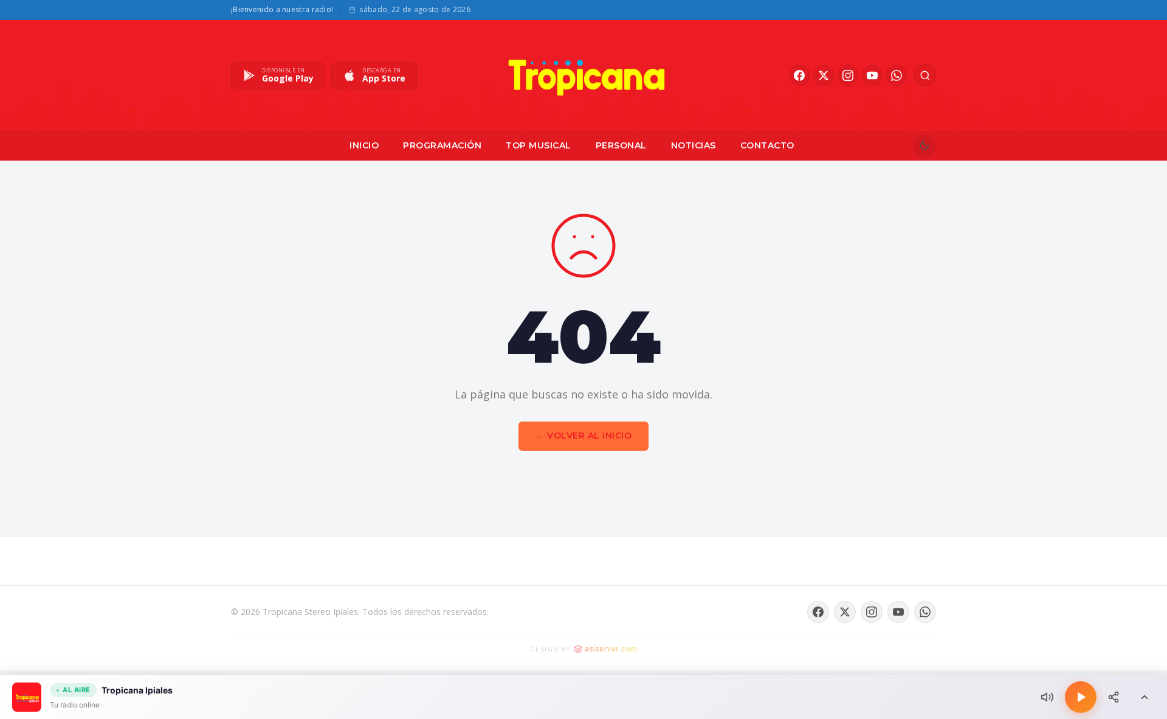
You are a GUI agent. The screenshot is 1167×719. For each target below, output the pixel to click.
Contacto (767, 145)
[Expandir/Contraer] (1144, 697)
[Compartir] (1113, 697)
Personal (621, 145)
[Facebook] (799, 75)
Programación (442, 145)
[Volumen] (1047, 697)
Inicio (364, 145)
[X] (823, 75)
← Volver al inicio (583, 435)
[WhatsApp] (896, 75)
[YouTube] (872, 75)
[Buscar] (925, 75)
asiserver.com (611, 649)
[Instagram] (848, 75)
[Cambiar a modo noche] (924, 146)
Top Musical (538, 145)
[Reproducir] (1080, 697)
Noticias (693, 145)
